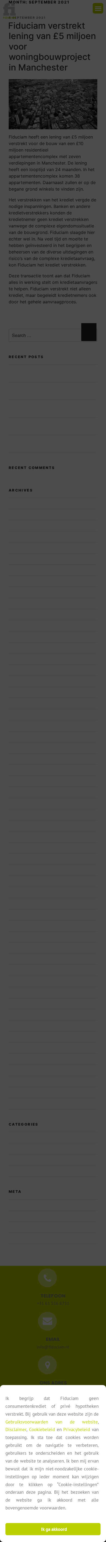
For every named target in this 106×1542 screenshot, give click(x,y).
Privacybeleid (76, 1429)
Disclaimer (15, 1429)
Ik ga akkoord (54, 1529)
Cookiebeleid (42, 1429)
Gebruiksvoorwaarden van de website (51, 1422)
